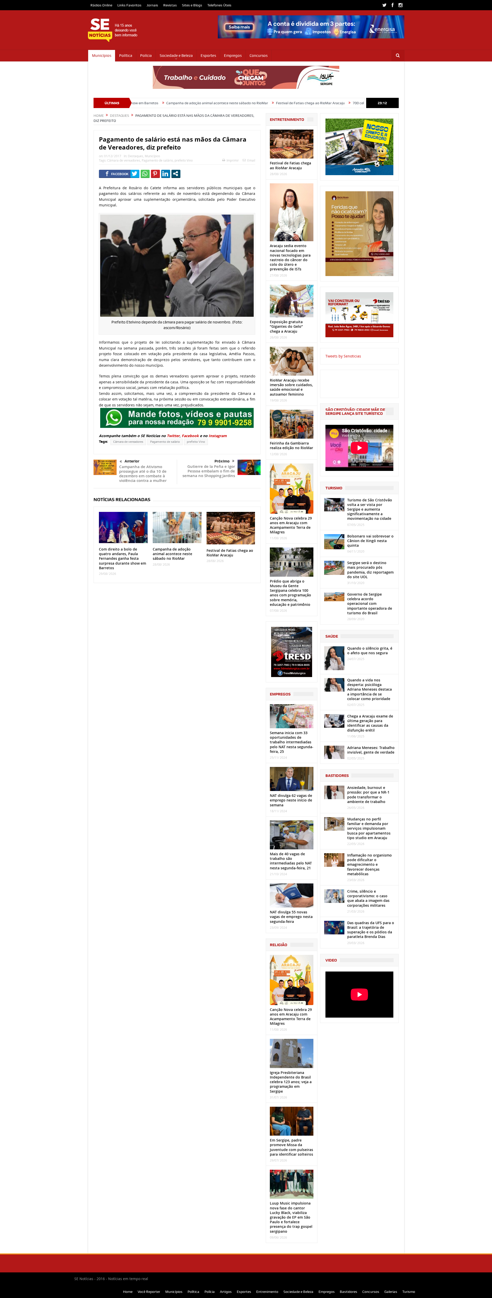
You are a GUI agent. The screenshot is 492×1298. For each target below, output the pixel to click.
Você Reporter (149, 1292)
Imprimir (233, 160)
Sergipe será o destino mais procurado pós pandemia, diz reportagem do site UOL (370, 569)
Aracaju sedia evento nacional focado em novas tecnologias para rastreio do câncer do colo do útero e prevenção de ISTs (290, 257)
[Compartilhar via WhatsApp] (145, 173)
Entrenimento (267, 1292)
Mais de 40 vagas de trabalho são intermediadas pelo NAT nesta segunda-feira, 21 (291, 860)
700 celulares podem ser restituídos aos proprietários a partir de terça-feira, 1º (357, 103)
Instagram (218, 435)
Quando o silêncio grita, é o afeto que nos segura (369, 650)
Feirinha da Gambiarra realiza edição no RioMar (291, 445)
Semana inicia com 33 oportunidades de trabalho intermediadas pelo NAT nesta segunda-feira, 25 (291, 742)
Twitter (173, 435)
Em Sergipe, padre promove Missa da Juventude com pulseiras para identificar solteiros (291, 1147)
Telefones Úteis (219, 5)
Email (251, 160)
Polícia (146, 55)
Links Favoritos (129, 5)
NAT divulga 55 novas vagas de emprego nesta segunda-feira (291, 917)
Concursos (259, 55)
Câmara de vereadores (123, 160)
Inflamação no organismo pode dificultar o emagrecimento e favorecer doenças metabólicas (369, 864)
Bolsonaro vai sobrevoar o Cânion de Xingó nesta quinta (370, 541)
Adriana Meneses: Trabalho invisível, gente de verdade (371, 750)
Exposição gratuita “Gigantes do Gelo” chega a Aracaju (286, 326)
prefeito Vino (184, 160)
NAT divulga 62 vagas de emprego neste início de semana (291, 800)
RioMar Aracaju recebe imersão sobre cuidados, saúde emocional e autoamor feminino (291, 387)
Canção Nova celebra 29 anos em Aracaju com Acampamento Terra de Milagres (291, 525)
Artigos (226, 1292)
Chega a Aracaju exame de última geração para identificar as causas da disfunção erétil (370, 723)
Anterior (132, 461)
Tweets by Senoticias (343, 356)
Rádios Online (101, 5)
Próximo (222, 461)
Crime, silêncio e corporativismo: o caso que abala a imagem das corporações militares (368, 898)
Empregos (233, 55)
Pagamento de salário (157, 160)
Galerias (390, 1292)
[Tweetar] (134, 173)
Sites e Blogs (192, 5)
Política (125, 55)
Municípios (101, 55)
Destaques (135, 156)
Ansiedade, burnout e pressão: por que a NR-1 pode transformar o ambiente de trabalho (368, 794)
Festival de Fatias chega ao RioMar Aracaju (252, 103)
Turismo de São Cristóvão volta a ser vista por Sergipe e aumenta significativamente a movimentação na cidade (369, 509)
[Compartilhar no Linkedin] (165, 173)
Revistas (170, 5)
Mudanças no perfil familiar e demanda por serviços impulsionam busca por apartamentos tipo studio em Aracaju (369, 828)
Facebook (190, 435)
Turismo (408, 1292)
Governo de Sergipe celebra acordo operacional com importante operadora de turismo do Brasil (369, 603)
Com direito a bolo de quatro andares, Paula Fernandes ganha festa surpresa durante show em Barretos (122, 558)
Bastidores (348, 1292)
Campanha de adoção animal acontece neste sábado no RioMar (159, 103)
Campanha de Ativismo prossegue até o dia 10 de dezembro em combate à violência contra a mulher (143, 473)
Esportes (208, 55)
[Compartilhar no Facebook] (117, 173)
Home (127, 1292)
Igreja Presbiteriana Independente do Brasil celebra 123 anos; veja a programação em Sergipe (291, 1082)
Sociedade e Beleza (176, 55)
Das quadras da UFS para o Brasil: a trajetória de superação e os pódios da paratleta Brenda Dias (370, 929)
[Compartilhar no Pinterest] (155, 173)
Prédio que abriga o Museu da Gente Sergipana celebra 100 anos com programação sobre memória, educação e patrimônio (290, 593)
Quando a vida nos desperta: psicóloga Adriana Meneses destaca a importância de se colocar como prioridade (369, 689)
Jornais (152, 5)
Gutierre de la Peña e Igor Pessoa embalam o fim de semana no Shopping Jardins (208, 471)
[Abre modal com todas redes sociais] (175, 173)
